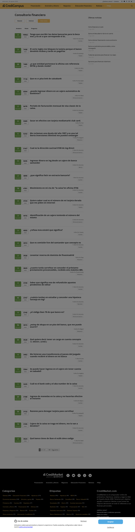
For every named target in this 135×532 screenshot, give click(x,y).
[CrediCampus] (13, 6)
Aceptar (111, 522)
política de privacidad (26, 527)
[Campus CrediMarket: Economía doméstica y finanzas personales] (53, 475)
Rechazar (84, 521)
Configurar (110, 527)
